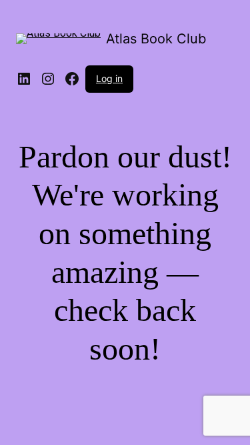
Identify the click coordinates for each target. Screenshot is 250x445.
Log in (109, 78)
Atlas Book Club (156, 39)
